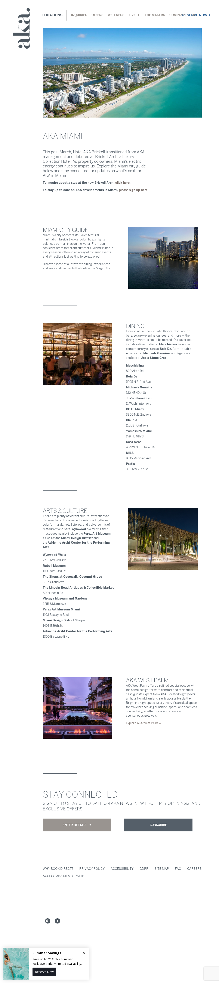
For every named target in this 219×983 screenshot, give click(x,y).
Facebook (57, 921)
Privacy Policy (92, 868)
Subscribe (158, 825)
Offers (98, 15)
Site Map (161, 868)
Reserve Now (194, 15)
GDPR (143, 868)
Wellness (116, 15)
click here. (122, 183)
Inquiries (79, 15)
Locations (52, 15)
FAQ (178, 868)
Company (177, 15)
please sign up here (133, 190)
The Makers (155, 15)
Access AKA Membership (63, 876)
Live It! (135, 15)
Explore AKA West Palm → (144, 723)
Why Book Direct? (58, 868)
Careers (194, 868)
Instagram (47, 921)
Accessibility (122, 868)
